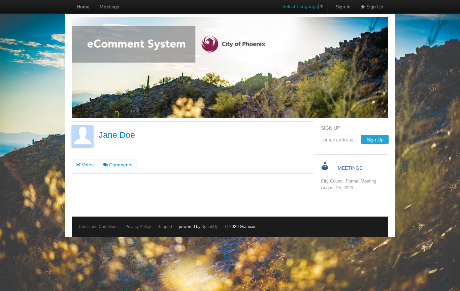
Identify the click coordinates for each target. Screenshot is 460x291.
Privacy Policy (138, 226)
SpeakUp (210, 226)
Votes (87, 164)
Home (83, 6)
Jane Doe (117, 134)
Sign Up (374, 6)
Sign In (343, 6)
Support (165, 226)
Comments (120, 164)
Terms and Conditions (98, 226)
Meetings (109, 6)
